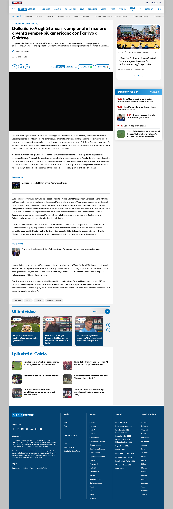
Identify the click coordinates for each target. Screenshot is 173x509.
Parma (144, 475)
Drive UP (93, 498)
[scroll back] (108, 325)
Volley (92, 494)
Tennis (92, 487)
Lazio (143, 456)
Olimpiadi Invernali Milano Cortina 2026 (123, 441)
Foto (65, 426)
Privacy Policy (28, 468)
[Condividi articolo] (14, 66)
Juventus (144, 453)
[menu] (13, 9)
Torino (143, 487)
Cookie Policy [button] (42, 468)
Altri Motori (94, 472)
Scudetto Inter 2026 (123, 436)
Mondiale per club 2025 (124, 453)
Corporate (16, 468)
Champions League (97, 441)
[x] (27, 429)
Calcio (92, 422)
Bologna (144, 426)
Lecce (143, 460)
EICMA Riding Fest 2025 (124, 457)
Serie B (92, 434)
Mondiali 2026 (121, 422)
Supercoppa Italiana (97, 456)
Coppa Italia (94, 437)
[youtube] (40, 429)
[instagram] (18, 429)
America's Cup (95, 479)
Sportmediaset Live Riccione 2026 (122, 431)
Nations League (96, 483)
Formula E (94, 464)
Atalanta (144, 422)
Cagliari (144, 430)
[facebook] (13, 429)
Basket (92, 475)
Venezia (144, 494)
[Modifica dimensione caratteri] (27, 66)
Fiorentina (145, 437)
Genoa (144, 445)
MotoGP (93, 468)
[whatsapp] (22, 429)
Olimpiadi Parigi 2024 (123, 465)
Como (143, 434)
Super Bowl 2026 (122, 446)
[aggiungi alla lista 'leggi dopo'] (21, 66)
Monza (144, 468)
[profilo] (159, 9)
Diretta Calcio (69, 447)
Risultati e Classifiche (72, 451)
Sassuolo (144, 483)
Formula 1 (93, 460)
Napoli (143, 472)
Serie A (92, 430)
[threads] (36, 429)
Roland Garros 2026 (123, 426)
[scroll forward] (108, 330)
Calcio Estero (95, 453)
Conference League (97, 449)
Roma (143, 479)
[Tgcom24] (17, 3)
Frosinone (145, 441)
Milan (143, 464)
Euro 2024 (119, 468)
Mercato (93, 426)
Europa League (95, 445)
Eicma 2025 (120, 449)
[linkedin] (31, 429)
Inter (143, 449)
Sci (91, 491)
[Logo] (27, 9)
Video (66, 422)
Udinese (144, 491)
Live (65, 443)
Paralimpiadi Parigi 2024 (125, 461)
